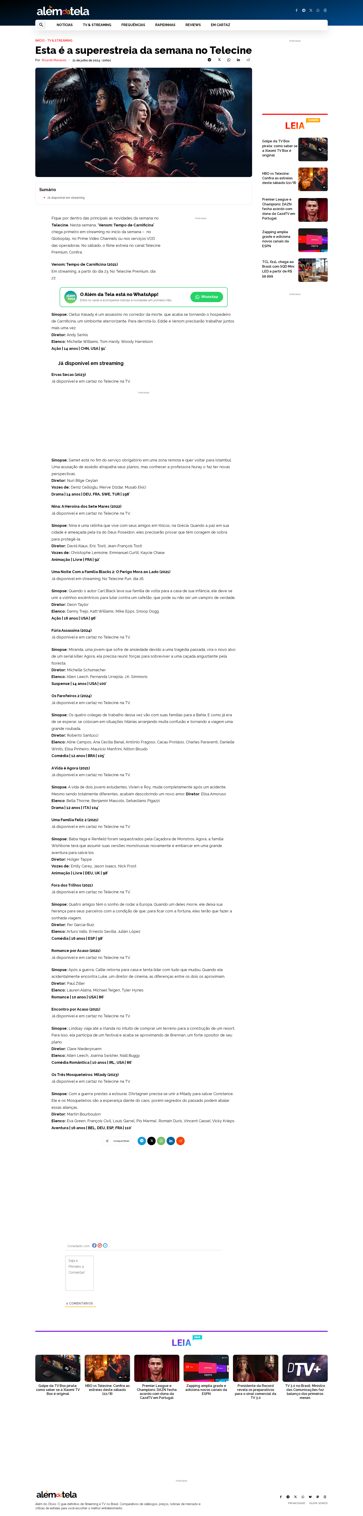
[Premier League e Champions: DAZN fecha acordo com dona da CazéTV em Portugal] (313, 210)
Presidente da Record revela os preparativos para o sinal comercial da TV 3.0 (255, 1392)
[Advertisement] (200, 250)
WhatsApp (209, 297)
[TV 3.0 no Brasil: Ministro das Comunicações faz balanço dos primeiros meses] (305, 1368)
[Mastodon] (317, 1497)
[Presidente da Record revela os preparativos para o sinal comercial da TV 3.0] (255, 1368)
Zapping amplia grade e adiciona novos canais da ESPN (206, 1390)
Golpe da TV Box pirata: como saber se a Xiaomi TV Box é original (58, 1390)
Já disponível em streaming (66, 197)
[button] (41, 25)
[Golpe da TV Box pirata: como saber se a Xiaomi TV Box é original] (313, 149)
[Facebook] (296, 10)
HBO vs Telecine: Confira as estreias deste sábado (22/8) (279, 178)
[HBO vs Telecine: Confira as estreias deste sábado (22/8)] (313, 179)
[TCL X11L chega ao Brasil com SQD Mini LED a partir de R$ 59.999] (313, 270)
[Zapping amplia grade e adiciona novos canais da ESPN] (313, 240)
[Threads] (325, 10)
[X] (310, 10)
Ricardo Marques (54, 60)
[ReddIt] (248, 60)
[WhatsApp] (318, 10)
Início (40, 40)
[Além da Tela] (105, 10)
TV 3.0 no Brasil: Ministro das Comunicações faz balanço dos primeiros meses (305, 1392)
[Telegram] (303, 10)
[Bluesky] (310, 1497)
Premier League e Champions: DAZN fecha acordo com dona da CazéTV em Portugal (278, 208)
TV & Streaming (59, 40)
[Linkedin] (238, 60)
